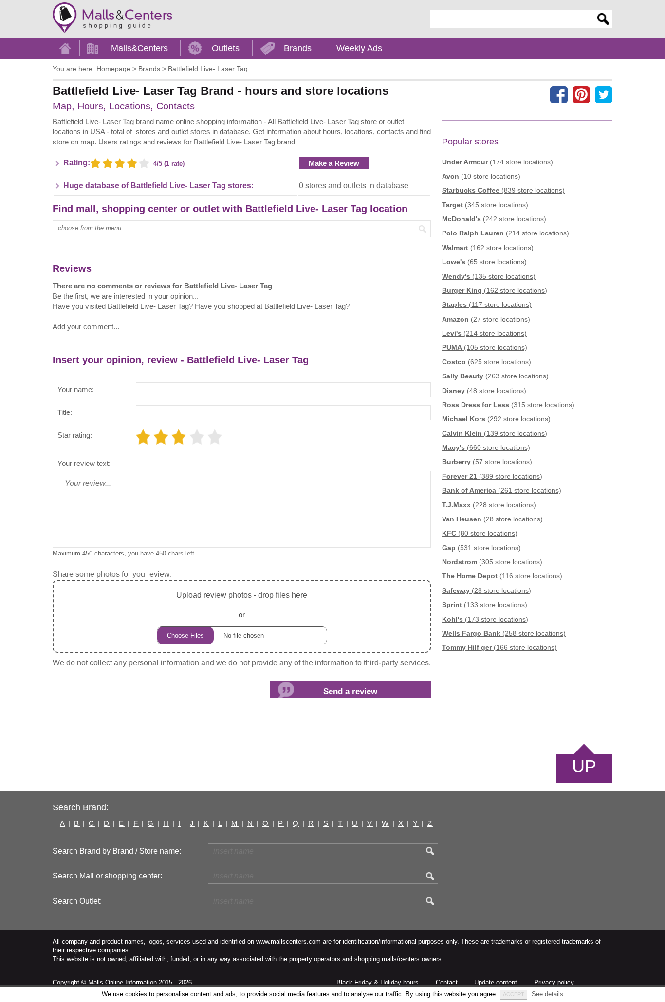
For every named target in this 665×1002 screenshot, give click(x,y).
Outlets (226, 48)
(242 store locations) (494, 219)
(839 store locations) (503, 190)
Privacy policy (554, 982)
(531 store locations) (481, 548)
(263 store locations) (495, 376)
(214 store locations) (505, 233)
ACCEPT (513, 994)
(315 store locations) (508, 405)
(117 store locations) (487, 304)
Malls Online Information (122, 982)
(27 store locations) (486, 319)
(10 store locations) (481, 176)
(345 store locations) (485, 205)
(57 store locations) (487, 461)
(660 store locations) (486, 447)
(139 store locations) (494, 433)
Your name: (75, 389)
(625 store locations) (486, 362)
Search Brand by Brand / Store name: (117, 851)
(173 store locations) (485, 619)
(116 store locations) (502, 576)
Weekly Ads (359, 48)
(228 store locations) (489, 505)
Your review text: (84, 463)
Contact (447, 982)
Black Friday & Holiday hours (377, 982)
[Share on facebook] (559, 94)
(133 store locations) (484, 604)
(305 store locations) (492, 562)
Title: (64, 412)
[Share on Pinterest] (581, 94)
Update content (495, 982)
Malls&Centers (139, 48)
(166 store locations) (499, 647)
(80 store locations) (479, 533)
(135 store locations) (489, 276)
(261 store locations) (501, 490)
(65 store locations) (484, 262)
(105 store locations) (484, 347)
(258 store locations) (504, 633)
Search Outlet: (77, 901)
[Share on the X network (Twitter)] (603, 94)
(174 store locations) (497, 162)
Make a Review (334, 163)
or (241, 604)
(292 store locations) (496, 419)
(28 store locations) (492, 519)
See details (547, 994)
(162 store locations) (488, 247)
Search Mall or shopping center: (107, 876)
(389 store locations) (492, 476)
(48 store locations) (484, 390)
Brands (298, 48)
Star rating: (74, 435)
